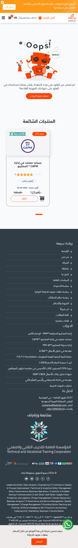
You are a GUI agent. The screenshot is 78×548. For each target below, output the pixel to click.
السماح (39, 541)
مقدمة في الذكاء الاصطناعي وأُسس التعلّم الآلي (48, 380)
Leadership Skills (14, 485)
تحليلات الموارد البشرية (61, 386)
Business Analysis (15, 501)
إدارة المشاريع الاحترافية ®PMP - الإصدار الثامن (50, 333)
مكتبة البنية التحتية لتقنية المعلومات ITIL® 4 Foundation (44, 357)
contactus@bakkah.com (54, 405)
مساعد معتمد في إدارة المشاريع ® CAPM (52, 339)
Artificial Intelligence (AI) (32, 508)
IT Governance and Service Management (45, 501)
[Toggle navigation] (3, 18)
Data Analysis (30, 485)
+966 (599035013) (55, 409)
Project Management (42, 498)
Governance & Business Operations (32, 491)
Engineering (44, 485)
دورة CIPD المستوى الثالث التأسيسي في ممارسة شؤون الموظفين (40, 368)
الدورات (68, 326)
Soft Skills (51, 495)
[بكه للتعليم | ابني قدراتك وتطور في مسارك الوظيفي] (72, 18)
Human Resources (61, 498)
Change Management (31, 505)
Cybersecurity (21, 511)
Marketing (34, 511)
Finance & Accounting (55, 508)
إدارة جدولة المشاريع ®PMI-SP (57, 345)
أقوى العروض (48, 18)
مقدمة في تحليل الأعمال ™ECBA (55, 351)
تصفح (24, 198)
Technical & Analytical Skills (44, 488)
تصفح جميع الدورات (39, 96)
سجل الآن (9, 7)
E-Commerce (57, 485)
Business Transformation (52, 511)
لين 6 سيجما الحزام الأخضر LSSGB (55, 362)
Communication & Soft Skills (30, 495)
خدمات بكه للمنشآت (27, 18)
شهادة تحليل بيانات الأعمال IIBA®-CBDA (52, 374)
